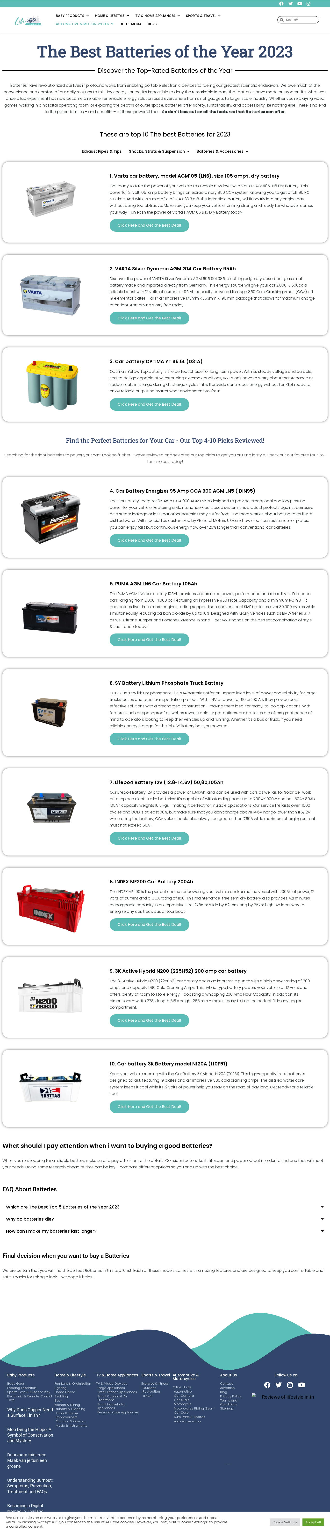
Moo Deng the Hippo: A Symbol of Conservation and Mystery (30, 1435)
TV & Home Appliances (155, 15)
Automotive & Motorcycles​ (82, 24)
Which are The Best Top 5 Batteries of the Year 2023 (63, 1207)
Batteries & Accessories (220, 151)
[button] (72, 16)
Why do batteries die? (30, 1219)
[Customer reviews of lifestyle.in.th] (286, 1397)
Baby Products (70, 15)
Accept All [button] (313, 1522)
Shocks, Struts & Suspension (157, 151)
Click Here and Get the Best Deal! (149, 225)
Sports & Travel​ (201, 15)
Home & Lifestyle (109, 15)
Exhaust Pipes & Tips (102, 151)
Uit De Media (131, 24)
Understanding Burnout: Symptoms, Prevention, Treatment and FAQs (30, 1486)
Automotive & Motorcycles (186, 1377)
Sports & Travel (155, 1375)
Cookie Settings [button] (285, 1522)
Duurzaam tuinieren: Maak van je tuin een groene (27, 1460)
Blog (152, 24)
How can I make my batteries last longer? (51, 1231)
